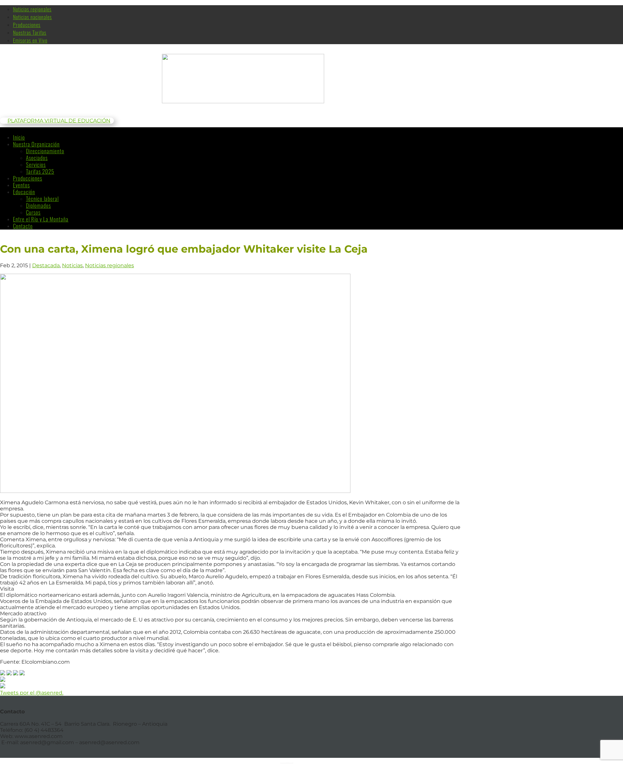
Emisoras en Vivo (30, 40)
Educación (24, 192)
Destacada (46, 265)
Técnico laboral (42, 198)
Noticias (72, 265)
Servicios (36, 164)
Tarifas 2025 (40, 171)
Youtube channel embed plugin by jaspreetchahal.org (286, 762)
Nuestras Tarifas (29, 32)
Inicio (19, 137)
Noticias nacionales (32, 17)
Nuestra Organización (36, 144)
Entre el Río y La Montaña (40, 219)
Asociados (37, 158)
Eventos (21, 185)
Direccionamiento (45, 151)
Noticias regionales (32, 9)
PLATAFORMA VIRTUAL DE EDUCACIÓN (58, 121)
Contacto (23, 226)
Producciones (27, 25)
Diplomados (38, 205)
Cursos (33, 212)
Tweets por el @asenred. (31, 693)
